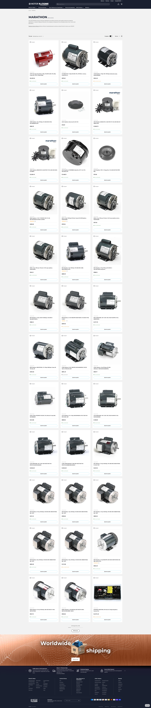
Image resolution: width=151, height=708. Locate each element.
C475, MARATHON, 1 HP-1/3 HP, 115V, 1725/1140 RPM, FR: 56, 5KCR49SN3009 (106, 416)
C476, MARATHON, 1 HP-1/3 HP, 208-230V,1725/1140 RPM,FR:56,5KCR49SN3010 (40, 464)
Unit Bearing (104, 690)
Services (107, 0)
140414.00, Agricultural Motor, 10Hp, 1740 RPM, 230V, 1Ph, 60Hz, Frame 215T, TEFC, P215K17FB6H (43, 74)
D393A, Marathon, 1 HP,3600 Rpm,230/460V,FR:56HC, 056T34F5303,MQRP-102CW (73, 610)
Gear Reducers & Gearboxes (55, 7)
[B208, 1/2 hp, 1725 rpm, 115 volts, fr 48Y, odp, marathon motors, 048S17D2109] (107, 201)
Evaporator (97, 692)
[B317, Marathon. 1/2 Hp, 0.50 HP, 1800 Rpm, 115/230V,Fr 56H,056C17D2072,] (43, 301)
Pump (37, 682)
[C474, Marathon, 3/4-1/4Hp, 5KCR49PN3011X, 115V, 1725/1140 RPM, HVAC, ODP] (75, 398)
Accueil (30, 10)
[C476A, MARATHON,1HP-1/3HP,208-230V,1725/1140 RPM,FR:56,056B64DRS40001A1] (75, 447)
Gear (44, 690)
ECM (95, 690)
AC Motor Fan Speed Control (62, 688)
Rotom (119, 687)
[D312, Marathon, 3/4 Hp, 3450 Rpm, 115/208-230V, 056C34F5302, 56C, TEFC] (43, 495)
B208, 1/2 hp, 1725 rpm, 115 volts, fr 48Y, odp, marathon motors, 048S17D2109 (107, 219)
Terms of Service (113, 706)
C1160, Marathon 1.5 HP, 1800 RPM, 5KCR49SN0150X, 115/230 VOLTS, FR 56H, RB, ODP (74, 368)
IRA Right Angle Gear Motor (79, 685)
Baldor (119, 680)
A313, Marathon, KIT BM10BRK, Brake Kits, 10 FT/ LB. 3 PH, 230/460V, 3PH (73, 170)
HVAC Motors (79, 7)
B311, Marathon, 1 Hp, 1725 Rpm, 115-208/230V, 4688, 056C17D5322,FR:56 (72, 268)
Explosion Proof (39, 685)
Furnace (37, 684)
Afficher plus (75, 630)
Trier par (30, 36)
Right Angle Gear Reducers (79, 682)
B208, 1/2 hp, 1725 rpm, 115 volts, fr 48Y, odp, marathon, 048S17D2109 (41, 268)
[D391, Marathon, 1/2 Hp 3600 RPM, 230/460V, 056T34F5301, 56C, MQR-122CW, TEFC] (107, 543)
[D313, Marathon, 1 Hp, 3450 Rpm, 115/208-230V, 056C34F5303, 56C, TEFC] (75, 495)
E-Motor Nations (33, 706)
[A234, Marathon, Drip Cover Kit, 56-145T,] (75, 105)
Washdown (38, 687)
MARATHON (33, 10)
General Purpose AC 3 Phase (32, 684)
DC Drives (61, 682)
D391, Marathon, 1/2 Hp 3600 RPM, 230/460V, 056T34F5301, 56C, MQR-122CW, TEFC (107, 560)
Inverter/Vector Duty (46, 681)
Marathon (120, 682)
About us (102, 0)
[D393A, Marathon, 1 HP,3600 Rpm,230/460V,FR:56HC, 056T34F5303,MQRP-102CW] (75, 592)
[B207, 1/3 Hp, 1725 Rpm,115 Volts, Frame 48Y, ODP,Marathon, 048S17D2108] (75, 201)
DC (29, 686)
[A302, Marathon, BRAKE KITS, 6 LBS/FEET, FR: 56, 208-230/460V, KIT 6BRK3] (43, 153)
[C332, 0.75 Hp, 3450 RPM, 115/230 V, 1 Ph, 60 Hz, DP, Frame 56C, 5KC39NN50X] (43, 398)
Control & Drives (42, 7)
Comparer (107, 36)
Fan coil (96, 694)
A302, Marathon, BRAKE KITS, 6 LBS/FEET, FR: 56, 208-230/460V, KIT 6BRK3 (43, 170)
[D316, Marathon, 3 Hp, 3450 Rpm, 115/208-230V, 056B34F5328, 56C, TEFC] (75, 543)
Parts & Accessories (70, 7)
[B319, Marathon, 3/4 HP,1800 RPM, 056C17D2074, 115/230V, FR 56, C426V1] (75, 301)
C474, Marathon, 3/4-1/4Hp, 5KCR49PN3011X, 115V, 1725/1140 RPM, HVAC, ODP (74, 416)
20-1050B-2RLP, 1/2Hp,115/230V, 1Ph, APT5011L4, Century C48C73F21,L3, (74, 74)
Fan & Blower (97, 687)
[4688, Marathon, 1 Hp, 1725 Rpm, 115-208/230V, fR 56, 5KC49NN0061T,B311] (43, 105)
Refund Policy (107, 706)
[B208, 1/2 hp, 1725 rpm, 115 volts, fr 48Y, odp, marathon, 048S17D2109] (43, 251)
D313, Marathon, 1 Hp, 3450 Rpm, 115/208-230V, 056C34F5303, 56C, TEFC (75, 512)
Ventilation (104, 694)
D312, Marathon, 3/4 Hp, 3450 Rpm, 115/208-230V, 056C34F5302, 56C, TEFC (43, 512)
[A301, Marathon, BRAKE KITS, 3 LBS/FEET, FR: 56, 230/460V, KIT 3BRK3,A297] (107, 105)
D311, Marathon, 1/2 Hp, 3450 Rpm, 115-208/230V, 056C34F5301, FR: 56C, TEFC (107, 464)
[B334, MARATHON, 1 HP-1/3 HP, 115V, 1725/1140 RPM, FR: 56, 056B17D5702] (107, 301)
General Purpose (105, 680)
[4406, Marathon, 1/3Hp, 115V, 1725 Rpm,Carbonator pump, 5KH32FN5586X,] (107, 57)
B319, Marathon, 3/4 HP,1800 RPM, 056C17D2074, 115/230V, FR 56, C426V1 (75, 318)
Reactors (61, 690)
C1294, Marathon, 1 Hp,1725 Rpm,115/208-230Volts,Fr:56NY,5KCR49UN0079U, (102, 368)
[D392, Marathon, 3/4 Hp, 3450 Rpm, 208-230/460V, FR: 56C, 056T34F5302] (43, 592)
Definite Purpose (98, 682)
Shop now (75, 659)
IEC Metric (45, 686)
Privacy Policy (101, 706)
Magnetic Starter (63, 685)
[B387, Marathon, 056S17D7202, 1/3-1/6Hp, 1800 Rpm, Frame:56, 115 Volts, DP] (43, 350)
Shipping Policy (120, 706)
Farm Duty (30, 690)
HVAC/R (103, 682)
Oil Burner (104, 687)
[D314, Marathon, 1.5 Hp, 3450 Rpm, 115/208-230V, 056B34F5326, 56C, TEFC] (107, 495)
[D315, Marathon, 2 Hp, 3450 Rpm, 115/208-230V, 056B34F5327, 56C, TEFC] (43, 543)
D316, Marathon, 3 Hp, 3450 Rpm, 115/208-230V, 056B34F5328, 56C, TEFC (75, 560)
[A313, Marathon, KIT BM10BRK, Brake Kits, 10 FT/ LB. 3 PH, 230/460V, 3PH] (75, 153)
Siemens (120, 689)
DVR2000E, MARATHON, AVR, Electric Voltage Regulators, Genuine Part (106, 610)
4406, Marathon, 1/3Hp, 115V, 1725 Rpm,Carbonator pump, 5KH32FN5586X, (105, 74)
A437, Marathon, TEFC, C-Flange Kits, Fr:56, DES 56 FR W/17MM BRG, (107, 170)
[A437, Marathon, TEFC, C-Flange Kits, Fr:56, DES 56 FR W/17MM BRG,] (107, 153)
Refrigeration (104, 688)
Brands (87, 7)
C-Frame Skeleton (96, 685)
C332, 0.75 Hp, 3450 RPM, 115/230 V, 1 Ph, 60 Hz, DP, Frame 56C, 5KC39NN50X (43, 416)
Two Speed (31, 688)
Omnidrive (120, 685)
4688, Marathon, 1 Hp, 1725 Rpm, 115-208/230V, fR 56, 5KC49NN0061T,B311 (41, 122)
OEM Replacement (104, 685)
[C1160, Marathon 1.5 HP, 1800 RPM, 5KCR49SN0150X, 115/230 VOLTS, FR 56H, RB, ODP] (75, 350)
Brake (44, 688)
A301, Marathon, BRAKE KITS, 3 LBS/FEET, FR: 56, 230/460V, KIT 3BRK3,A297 (107, 122)
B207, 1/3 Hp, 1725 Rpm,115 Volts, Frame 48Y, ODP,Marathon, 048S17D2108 (74, 219)
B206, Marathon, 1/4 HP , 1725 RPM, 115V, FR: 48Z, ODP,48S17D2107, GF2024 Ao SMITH (40, 219)
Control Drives (63, 678)
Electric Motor (32, 7)
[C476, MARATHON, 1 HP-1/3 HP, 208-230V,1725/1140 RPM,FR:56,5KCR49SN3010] (43, 447)
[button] (121, 4)
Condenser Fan (97, 680)
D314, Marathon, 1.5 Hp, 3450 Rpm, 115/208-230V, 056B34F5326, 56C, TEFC (107, 512)
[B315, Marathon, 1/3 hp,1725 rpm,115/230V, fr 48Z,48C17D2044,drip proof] (107, 251)
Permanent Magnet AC (45, 684)
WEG (119, 691)
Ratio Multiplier (79, 692)
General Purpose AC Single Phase (32, 681)
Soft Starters (62, 684)
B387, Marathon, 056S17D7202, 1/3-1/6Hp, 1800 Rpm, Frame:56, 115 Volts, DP (43, 368)
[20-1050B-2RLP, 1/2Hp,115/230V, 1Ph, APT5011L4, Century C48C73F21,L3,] (75, 57)
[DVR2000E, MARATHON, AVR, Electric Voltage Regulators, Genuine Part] (107, 592)
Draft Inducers (97, 688)
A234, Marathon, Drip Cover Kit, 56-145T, (70, 121)
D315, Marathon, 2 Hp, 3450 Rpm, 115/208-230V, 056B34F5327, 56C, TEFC (43, 560)
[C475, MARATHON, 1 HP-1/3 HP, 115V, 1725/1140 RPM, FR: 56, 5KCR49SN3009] (107, 398)
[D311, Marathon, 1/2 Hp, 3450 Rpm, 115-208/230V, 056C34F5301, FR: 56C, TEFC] (107, 447)
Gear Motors (78, 687)
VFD (60, 680)
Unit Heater (104, 692)
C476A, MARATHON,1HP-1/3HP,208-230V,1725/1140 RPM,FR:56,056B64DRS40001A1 (72, 464)
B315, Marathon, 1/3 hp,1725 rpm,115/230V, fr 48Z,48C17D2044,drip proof (103, 268)
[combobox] (83, 4)
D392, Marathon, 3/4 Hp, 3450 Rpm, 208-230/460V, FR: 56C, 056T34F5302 (42, 610)
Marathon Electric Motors (34, 26)
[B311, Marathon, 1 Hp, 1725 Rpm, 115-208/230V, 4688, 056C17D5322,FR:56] (75, 251)
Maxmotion (120, 684)
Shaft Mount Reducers (78, 690)
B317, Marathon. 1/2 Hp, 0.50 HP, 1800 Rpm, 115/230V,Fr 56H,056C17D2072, (41, 318)
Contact (112, 0)
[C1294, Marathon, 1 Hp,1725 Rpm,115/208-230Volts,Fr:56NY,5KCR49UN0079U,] (107, 350)
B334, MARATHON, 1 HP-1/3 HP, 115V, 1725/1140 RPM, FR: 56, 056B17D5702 (106, 318)
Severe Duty (38, 680)
